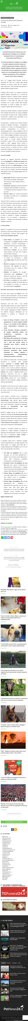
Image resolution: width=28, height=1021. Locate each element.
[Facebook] (12, 829)
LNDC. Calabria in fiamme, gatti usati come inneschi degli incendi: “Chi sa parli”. (13, 752)
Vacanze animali (5, 875)
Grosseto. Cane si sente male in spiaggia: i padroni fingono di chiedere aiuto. (13, 725)
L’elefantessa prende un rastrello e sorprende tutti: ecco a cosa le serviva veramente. (14, 699)
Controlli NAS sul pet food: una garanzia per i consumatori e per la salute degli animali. (14, 645)
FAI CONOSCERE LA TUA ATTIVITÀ (14, 822)
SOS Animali (5, 872)
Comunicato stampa (9, 14)
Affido (3, 836)
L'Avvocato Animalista (7, 860)
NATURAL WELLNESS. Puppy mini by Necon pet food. (13, 590)
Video (3, 878)
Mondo (4, 861)
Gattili (3, 857)
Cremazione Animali (6, 851)
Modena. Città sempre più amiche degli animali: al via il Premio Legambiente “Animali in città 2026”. (14, 805)
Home (2, 14)
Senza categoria (5, 869)
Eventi (3, 855)
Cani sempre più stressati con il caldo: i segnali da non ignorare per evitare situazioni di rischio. (14, 672)
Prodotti (4, 866)
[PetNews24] (14, 2)
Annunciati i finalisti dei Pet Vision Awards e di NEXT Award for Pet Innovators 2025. (14, 549)
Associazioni (5, 842)
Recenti (8, 963)
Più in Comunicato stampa (13, 567)
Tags (19, 963)
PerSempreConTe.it (18, 1020)
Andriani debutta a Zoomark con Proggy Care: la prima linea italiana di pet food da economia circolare (14, 558)
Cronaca (4, 852)
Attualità (4, 844)
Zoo (3, 879)
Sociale (4, 870)
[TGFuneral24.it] (14, 887)
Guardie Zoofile (5, 858)
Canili (3, 845)
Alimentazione (5, 838)
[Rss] (15, 829)
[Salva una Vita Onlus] (14, 902)
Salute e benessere (6, 867)
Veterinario (4, 876)
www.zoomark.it (8, 527)
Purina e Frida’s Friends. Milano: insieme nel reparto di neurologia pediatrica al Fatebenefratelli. (13, 617)
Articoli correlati (13, 565)
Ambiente (4, 839)
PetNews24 (4, 25)
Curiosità (4, 854)
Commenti (14, 963)
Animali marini (5, 841)
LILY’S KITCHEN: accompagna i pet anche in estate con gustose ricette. (13, 778)
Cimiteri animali (5, 848)
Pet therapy (5, 864)
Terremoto (4, 873)
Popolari (3, 963)
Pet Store (4, 863)
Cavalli (3, 846)
